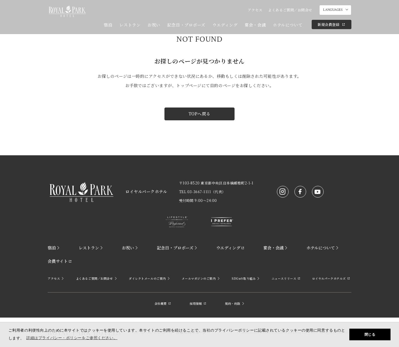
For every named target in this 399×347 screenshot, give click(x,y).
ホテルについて (287, 25)
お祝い (154, 25)
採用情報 (196, 303)
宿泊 (108, 25)
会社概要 (161, 303)
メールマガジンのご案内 (199, 278)
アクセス (255, 9)
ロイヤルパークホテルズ (329, 278)
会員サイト (58, 261)
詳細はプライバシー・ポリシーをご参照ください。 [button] (71, 338)
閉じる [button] (370, 334)
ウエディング (224, 25)
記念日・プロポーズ (186, 25)
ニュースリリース (284, 278)
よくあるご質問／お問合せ (290, 9)
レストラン (129, 25)
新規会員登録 (328, 24)
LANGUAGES (333, 10)
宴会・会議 (255, 25)
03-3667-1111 (199, 191)
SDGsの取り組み (244, 278)
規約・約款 (232, 303)
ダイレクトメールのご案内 (147, 278)
